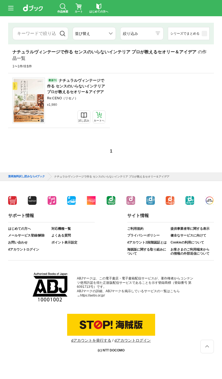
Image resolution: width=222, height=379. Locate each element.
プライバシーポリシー (143, 235)
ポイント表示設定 (64, 242)
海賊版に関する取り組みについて (146, 252)
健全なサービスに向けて (188, 235)
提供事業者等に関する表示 (190, 228)
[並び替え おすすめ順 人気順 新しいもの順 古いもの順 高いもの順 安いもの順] (94, 33)
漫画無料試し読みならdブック (26, 176)
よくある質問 (61, 235)
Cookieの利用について (187, 242)
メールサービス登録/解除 (26, 235)
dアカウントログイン (23, 249)
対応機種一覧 (61, 228)
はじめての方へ (19, 228)
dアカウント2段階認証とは (147, 242)
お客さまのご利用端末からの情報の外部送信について (190, 252)
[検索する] (62, 33)
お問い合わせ (18, 242)
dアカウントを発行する (91, 340)
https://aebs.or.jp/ (92, 295)
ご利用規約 (135, 228)
